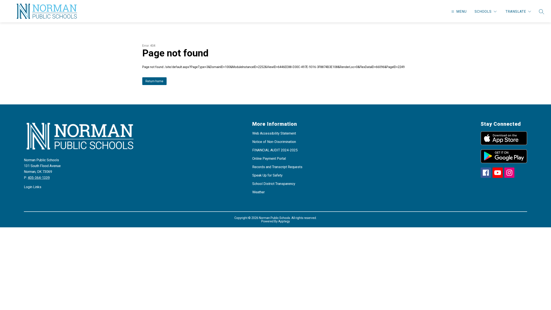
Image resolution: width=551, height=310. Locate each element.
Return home (154, 81)
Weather (258, 192)
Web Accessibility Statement (274, 133)
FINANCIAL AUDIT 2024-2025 (275, 150)
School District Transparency (273, 184)
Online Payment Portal (269, 159)
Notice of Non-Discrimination (274, 142)
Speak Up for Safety (267, 175)
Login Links (32, 187)
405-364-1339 (39, 178)
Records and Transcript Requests (277, 167)
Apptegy (284, 221)
